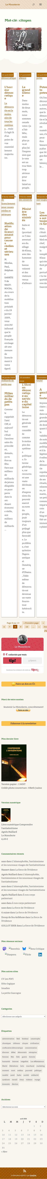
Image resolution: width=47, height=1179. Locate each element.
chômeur (16, 1043)
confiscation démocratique (12, 1048)
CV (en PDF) (7, 978)
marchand (30, 1066)
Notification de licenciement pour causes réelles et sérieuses (9, 239)
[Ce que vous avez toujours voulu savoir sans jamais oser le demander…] (40, 955)
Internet (15, 1061)
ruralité (5, 1075)
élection (15, 1084)
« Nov (4, 1151)
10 (27, 626)
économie (6, 1084)
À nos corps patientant (24, 903)
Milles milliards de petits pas (9, 399)
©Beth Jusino (35, 787)
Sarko (19, 1075)
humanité (6, 1061)
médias (20, 1070)
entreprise (33, 1052)
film (12, 1057)
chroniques (6, 1043)
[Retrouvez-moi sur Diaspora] (10, 954)
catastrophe (35, 1039)
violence (29, 1079)
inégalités (24, 1061)
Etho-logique (8, 983)
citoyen (25, 1043)
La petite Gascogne (11, 992)
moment (5, 1070)
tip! (12, 660)
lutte (22, 1066)
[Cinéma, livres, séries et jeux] (36, 948)
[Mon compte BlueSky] (24, 949)
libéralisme (13, 1066)
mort (13, 1070)
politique (37, 1070)
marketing (41, 1066)
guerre (24, 1057)
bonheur (25, 1039)
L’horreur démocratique (9, 93)
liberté (4, 1066)
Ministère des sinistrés (26, 215)
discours (5, 1052)
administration (8, 1039)
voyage (37, 1079)
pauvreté (28, 1070)
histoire (32, 1057)
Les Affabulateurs (37, 1061)
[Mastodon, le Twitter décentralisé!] (4, 949)
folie (18, 1057)
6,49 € (4, 839)
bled (18, 1039)
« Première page (31, 623)
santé (12, 1075)
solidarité (35, 1075)
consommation (31, 1048)
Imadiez (5, 988)
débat (13, 1052)
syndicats (6, 1079)
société (26, 1075)
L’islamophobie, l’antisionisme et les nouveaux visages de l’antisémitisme (22, 878)
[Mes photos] (27, 954)
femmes (5, 1057)
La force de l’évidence (26, 869)
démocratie (22, 1052)
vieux (22, 1079)
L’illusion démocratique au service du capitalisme (26, 396)
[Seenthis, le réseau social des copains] (14, 948)
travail (14, 1079)
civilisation (34, 1043)
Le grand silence (26, 91)
